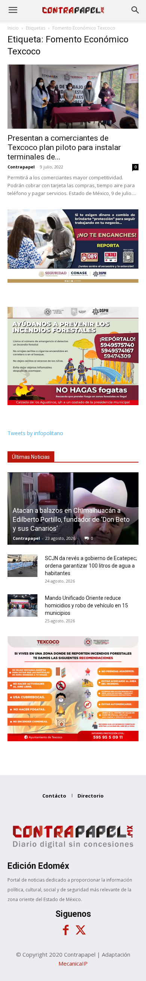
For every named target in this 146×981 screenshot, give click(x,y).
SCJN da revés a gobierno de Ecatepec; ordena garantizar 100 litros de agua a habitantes (91, 565)
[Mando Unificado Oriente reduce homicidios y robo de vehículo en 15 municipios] (22, 605)
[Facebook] (65, 930)
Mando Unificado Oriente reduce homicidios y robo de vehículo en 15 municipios (86, 605)
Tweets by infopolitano (35, 433)
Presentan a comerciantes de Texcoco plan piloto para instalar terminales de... (64, 147)
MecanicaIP (73, 963)
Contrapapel (21, 167)
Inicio (13, 28)
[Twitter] (80, 930)
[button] (13, 10)
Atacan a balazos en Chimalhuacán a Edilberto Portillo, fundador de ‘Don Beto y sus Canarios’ (71, 519)
